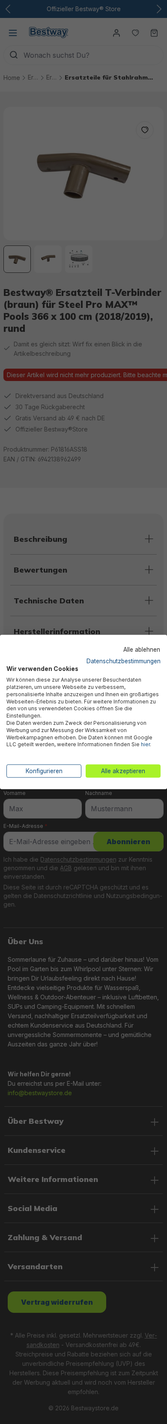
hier (145, 744)
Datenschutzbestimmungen (123, 660)
